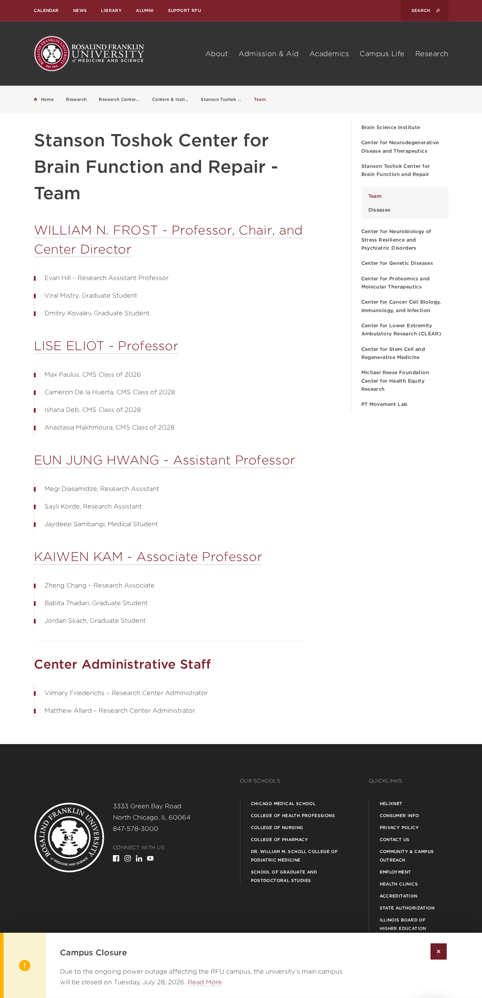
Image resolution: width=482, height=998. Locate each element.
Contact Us (395, 839)
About (216, 53)
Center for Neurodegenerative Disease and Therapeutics (400, 146)
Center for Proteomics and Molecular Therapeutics (395, 283)
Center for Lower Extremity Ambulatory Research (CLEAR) (401, 329)
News (80, 10)
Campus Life (382, 53)
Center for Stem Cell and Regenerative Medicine (393, 353)
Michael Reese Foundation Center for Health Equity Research (395, 381)
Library (111, 10)
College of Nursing (277, 827)
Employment (395, 872)
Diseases (379, 210)
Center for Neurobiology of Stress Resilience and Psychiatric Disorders (396, 240)
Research (431, 53)
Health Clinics (399, 884)
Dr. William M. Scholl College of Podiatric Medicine (294, 856)
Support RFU (184, 10)
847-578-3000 (135, 828)
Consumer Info (399, 815)
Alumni (144, 10)
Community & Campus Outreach (407, 856)
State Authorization (407, 908)
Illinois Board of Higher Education (403, 924)
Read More (205, 982)
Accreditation (398, 896)
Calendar (46, 10)
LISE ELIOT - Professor (106, 345)
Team (375, 196)
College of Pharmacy (279, 839)
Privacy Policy (399, 827)
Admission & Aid (269, 53)
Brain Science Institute (390, 127)
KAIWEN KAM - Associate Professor (148, 556)
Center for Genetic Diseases (397, 263)
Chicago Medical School (283, 803)
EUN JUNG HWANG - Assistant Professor (164, 460)
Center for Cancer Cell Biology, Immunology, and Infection (401, 306)
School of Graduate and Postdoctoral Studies (284, 876)
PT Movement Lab (384, 404)
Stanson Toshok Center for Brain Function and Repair (395, 170)
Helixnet (391, 803)
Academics (329, 53)
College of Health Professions (293, 815)
